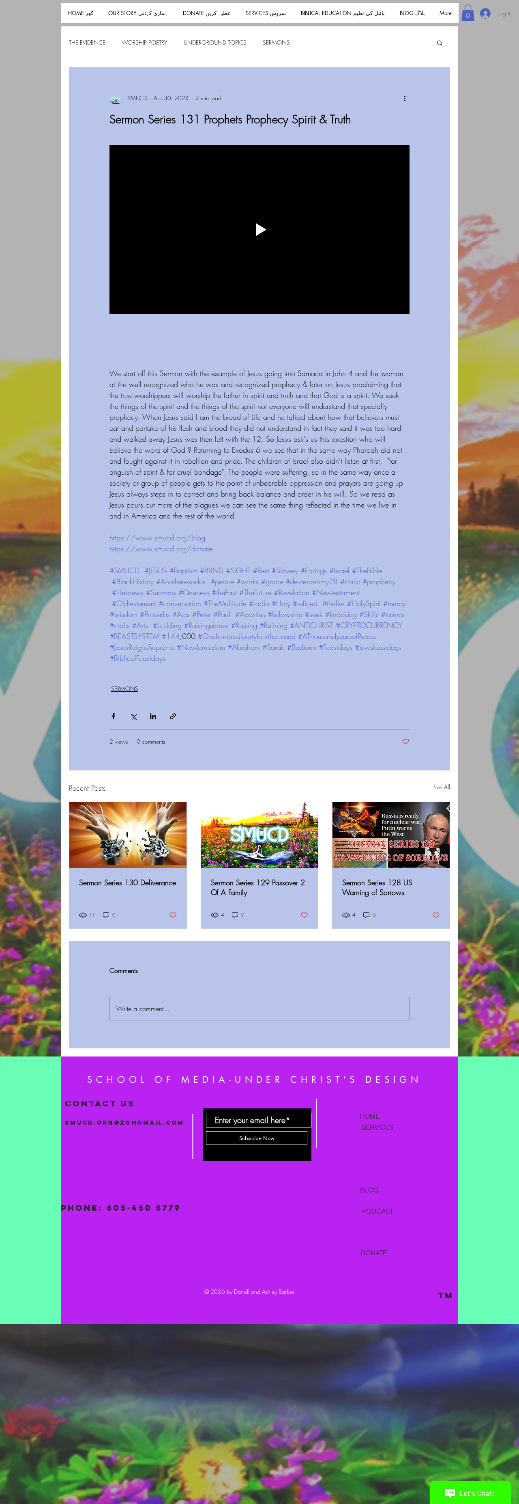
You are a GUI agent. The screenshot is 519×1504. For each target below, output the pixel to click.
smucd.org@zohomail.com (124, 1122)
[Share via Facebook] (113, 716)
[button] (468, 12)
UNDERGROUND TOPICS (215, 42)
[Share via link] (173, 716)
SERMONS (276, 42)
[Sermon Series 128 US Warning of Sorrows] (391, 835)
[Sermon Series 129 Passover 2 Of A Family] (259, 835)
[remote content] (259, 346)
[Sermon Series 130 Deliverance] (128, 835)
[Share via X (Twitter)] (133, 716)
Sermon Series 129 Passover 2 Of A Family (258, 887)
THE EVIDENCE (87, 42)
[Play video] (259, 229)
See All (441, 787)
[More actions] (405, 98)
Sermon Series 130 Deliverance (127, 882)
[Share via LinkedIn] (153, 716)
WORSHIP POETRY (144, 42)
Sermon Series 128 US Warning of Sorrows (377, 887)
